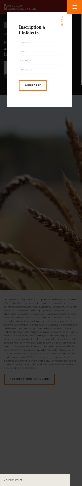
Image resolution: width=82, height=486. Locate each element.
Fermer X (62, 22)
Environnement (13, 479)
